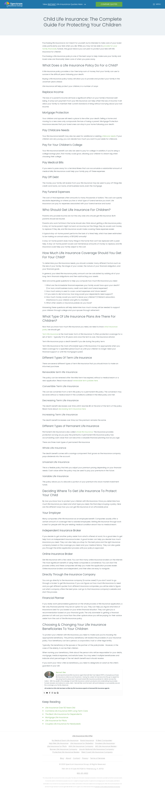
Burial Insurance (87, 740)
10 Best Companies (104, 740)
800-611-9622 (82, 773)
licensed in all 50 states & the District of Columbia (107, 786)
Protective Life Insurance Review (65, 752)
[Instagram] (52, 693)
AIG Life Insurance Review (105, 746)
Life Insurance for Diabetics (81, 743)
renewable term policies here (85, 380)
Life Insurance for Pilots (57, 746)
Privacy (85, 758)
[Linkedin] (55, 693)
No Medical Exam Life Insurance (65, 740)
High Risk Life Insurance (58, 743)
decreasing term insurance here (72, 409)
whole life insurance (84, 432)
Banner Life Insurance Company (63, 749)
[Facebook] (50, 693)
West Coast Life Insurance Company (97, 752)
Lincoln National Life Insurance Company (96, 749)
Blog (62, 758)
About (68, 758)
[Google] (58, 693)
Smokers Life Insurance (105, 743)
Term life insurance (50, 334)
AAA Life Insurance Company (81, 746)
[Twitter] (44, 693)
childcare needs (109, 136)
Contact (76, 758)
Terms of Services (97, 758)
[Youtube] (47, 693)
